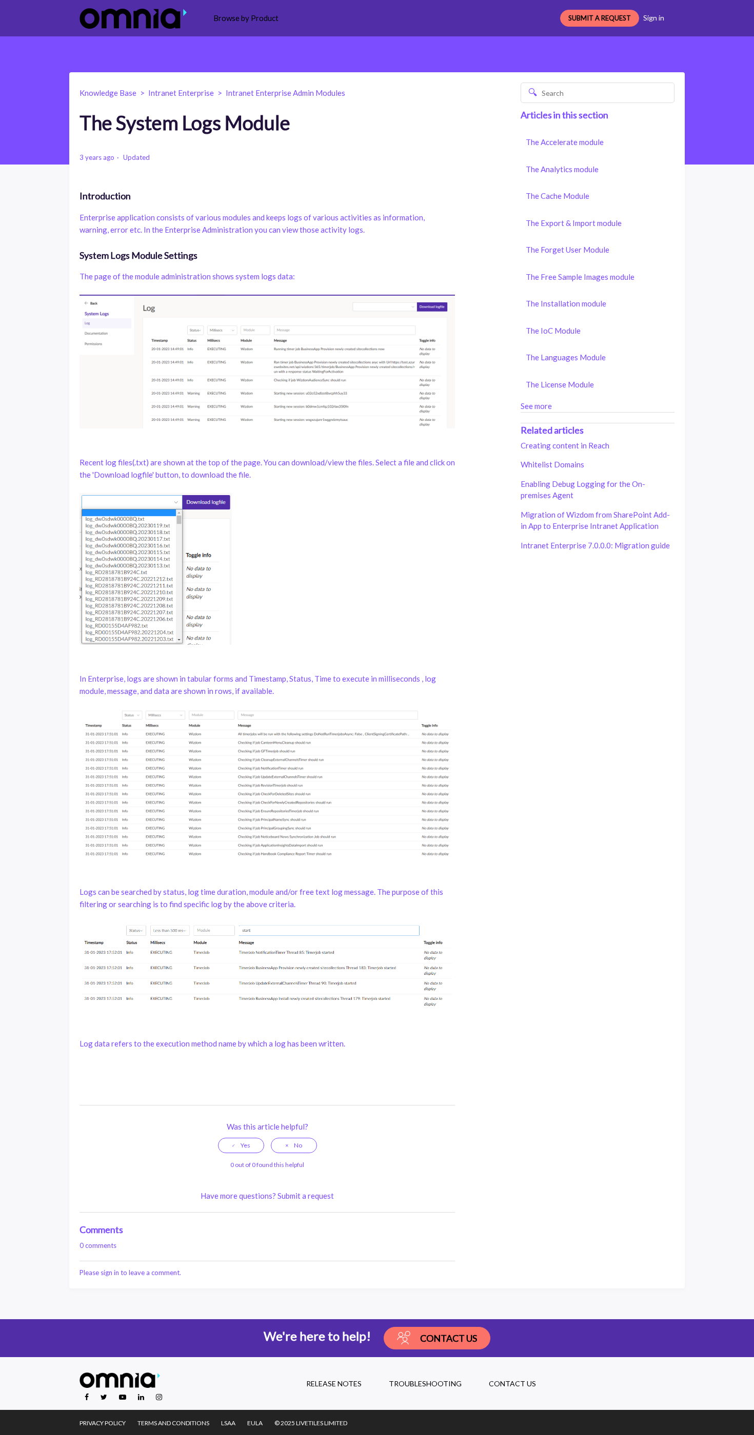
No (298, 1145)
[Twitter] (105, 1396)
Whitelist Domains (552, 464)
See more (536, 406)
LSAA (228, 1423)
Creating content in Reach (565, 445)
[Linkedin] (142, 1396)
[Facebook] (87, 1396)
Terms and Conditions (173, 1423)
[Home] (133, 18)
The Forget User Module (567, 249)
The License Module (560, 384)
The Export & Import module (574, 223)
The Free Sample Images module (580, 276)
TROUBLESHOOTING (425, 1383)
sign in (110, 1272)
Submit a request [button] (599, 18)
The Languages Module (566, 357)
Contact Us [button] (448, 1338)
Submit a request (305, 1195)
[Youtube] (123, 1396)
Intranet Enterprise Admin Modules (285, 92)
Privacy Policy (103, 1423)
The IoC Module (553, 330)
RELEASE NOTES (334, 1383)
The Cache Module (557, 195)
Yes (245, 1145)
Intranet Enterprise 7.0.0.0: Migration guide (595, 545)
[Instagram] (159, 1396)
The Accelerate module (565, 142)
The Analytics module (562, 169)
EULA (255, 1423)
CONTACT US (512, 1383)
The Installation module (566, 303)
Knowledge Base (108, 92)
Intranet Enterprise (181, 92)
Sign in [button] (653, 17)
